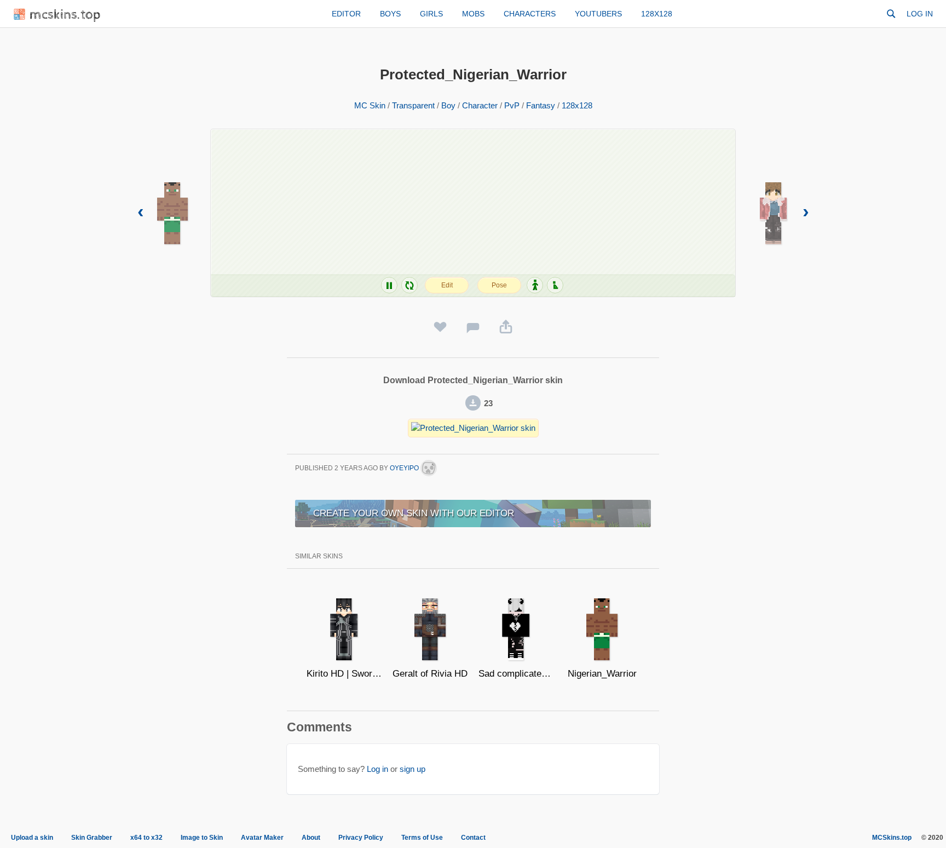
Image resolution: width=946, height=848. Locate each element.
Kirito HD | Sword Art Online (344, 673)
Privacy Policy (360, 837)
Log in (920, 13)
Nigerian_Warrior (602, 673)
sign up (412, 769)
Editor (346, 13)
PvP (512, 105)
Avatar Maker (262, 837)
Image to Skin (202, 837)
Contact (473, 837)
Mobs (473, 13)
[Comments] (473, 327)
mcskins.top (65, 15)
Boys (390, 13)
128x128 (656, 13)
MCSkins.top (892, 837)
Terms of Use (422, 837)
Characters (530, 13)
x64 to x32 (146, 837)
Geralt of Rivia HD (430, 673)
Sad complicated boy (515, 673)
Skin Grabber (91, 837)
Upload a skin (32, 837)
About (311, 837)
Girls (431, 13)
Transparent (413, 105)
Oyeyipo (405, 468)
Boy (448, 105)
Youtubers (598, 13)
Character (480, 105)
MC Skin (369, 105)
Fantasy (540, 105)
